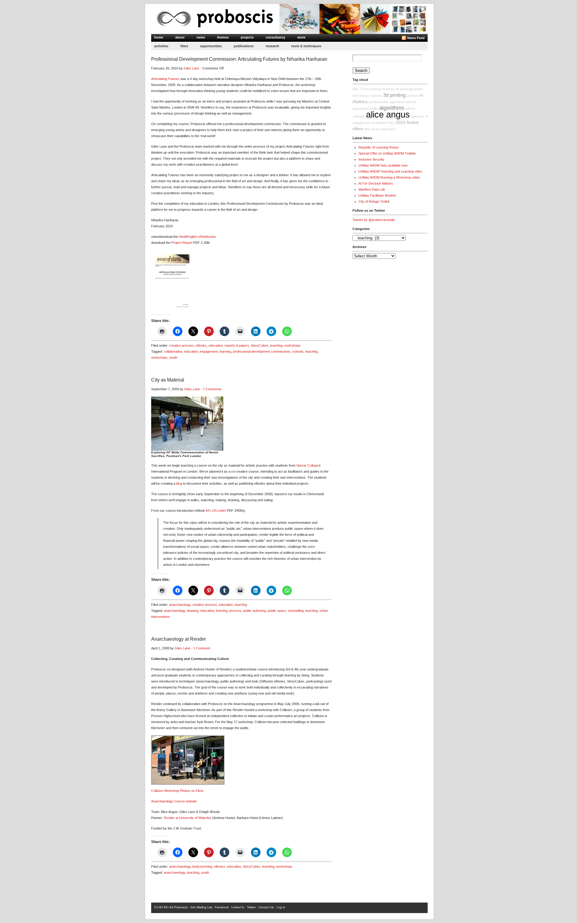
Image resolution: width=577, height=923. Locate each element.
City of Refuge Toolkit (374, 201)
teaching (276, 345)
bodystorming (202, 866)
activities (161, 46)
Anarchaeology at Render (178, 639)
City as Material (167, 379)
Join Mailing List (201, 907)
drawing (192, 610)
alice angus (388, 114)
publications (244, 46)
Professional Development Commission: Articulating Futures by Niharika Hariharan (239, 59)
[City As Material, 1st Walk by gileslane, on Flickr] (187, 449)
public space (277, 610)
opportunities (211, 46)
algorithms (391, 108)
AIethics (360, 101)
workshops (292, 345)
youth (173, 357)
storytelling (296, 610)
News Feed (416, 38)
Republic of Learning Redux (379, 147)
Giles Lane (191, 68)
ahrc (367, 129)
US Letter (219, 510)
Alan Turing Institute (367, 89)
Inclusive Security (371, 159)
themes (223, 37)
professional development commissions (261, 351)
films (184, 46)
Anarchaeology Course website (174, 801)
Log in (280, 907)
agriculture (397, 102)
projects (247, 37)
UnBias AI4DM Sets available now (383, 165)
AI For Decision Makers (376, 183)
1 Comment (201, 648)
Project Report (181, 242)
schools (298, 351)
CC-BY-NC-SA (163, 907)
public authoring (254, 610)
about (180, 37)
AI (421, 96)
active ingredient (383, 129)
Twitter (251, 907)
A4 (207, 510)
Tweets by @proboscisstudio (374, 220)
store (301, 37)
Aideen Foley (385, 122)
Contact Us (266, 907)
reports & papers (236, 345)
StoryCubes (259, 345)
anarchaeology (180, 604)
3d (373, 122)
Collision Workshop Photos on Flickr (177, 791)
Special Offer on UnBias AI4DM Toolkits (387, 153)
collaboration (173, 351)
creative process (181, 345)
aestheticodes (378, 102)
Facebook (222, 907)
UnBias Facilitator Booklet (377, 195)
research (272, 46)
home (158, 37)
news (201, 37)
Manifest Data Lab (372, 189)
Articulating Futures (165, 79)
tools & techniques (306, 46)
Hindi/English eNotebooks (197, 236)
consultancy (275, 37)
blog (179, 483)
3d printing (394, 95)
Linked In (237, 907)
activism (413, 95)
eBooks (201, 345)
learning (225, 351)
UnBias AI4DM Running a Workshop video (389, 177)
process (235, 610)
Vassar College (307, 465)
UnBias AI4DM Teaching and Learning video (390, 171)
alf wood (401, 89)
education (216, 345)
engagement (209, 351)
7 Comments (212, 389)
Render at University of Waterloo (187, 818)
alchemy (388, 89)
